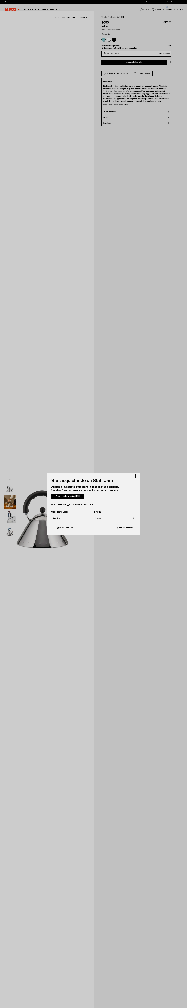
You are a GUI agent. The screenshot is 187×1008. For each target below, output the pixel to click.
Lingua (97, 512)
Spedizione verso (59, 512)
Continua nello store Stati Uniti (68, 496)
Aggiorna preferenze (64, 528)
